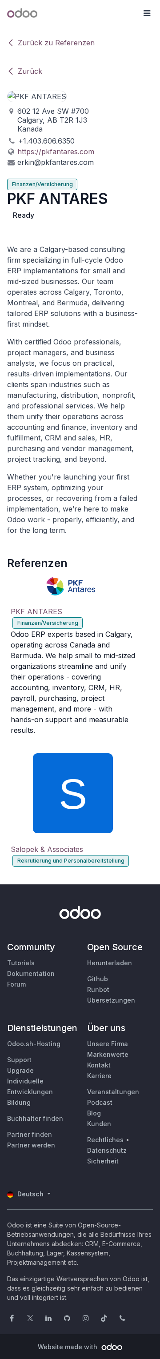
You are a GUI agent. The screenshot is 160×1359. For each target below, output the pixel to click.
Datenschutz (107, 1150)
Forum (16, 984)
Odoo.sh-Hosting (33, 1043)
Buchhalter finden (35, 1118)
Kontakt (99, 1065)
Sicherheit (103, 1161)
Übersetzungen (111, 1000)
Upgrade (20, 1070)
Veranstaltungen (113, 1091)
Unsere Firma (107, 1043)
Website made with (68, 1347)
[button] (146, 13)
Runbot (98, 989)
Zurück (30, 71)
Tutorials (21, 963)
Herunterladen (109, 963)
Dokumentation (31, 973)
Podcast (99, 1102)
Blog (94, 1113)
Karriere (99, 1075)
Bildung (19, 1102)
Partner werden (31, 1145)
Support (19, 1059)
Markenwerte (107, 1054)
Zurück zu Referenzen (56, 42)
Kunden (99, 1123)
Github (97, 979)
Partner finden (29, 1134)
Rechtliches (105, 1139)
